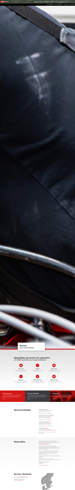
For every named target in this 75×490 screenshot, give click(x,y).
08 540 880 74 (48, 417)
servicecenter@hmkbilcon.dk (22, 476)
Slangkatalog (66, 4)
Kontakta (66, 1)
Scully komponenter (49, 4)
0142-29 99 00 (48, 424)
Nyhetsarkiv (61, 1)
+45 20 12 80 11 (20, 480)
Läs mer (4, 398)
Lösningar (36, 1)
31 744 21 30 (48, 411)
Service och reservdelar (44, 1)
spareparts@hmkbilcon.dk (44, 444)
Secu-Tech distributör (58, 4)
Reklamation (72, 4)
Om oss (56, 1)
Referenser (52, 1)
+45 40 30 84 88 (45, 465)
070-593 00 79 (48, 430)
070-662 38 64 (53, 430)
